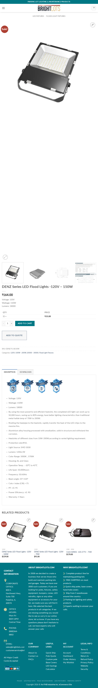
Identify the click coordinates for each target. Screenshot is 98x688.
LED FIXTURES (38, 16)
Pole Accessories (45, 681)
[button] (3, 8)
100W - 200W (20, 353)
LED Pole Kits (29, 681)
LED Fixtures (60, 681)
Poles (19, 681)
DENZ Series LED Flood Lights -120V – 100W (16, 553)
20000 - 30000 (33, 353)
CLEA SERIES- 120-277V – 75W (79, 552)
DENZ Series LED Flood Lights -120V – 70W (48, 553)
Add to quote (14, 335)
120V (13, 353)
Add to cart (25, 323)
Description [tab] (9, 372)
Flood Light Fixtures (55, 16)
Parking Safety (74, 681)
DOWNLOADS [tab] (25, 372)
